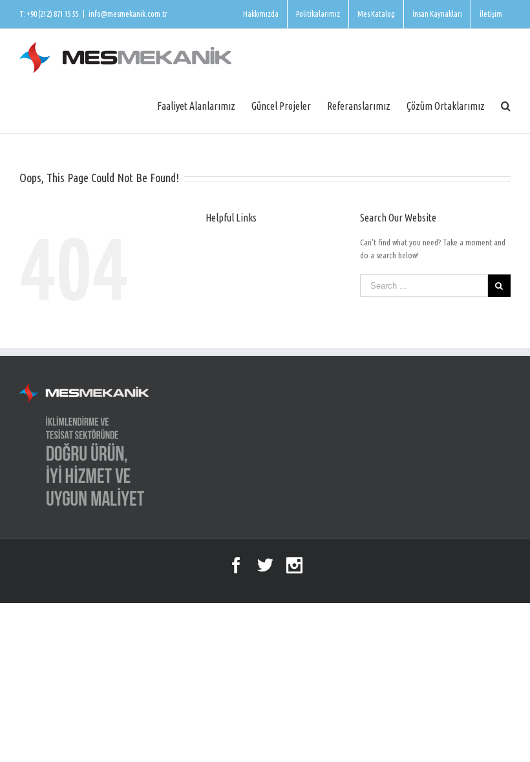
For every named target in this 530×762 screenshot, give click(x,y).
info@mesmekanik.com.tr (128, 14)
